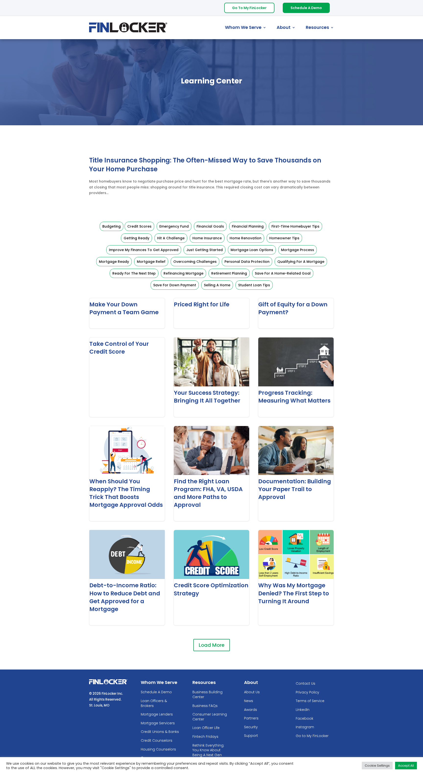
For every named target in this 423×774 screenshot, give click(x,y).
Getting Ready (136, 238)
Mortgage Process (297, 249)
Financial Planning (248, 226)
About (284, 27)
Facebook (304, 718)
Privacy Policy (307, 692)
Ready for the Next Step (134, 273)
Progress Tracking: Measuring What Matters (296, 377)
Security (251, 727)
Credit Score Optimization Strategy (211, 577)
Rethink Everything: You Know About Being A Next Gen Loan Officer (208, 752)
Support (251, 735)
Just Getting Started (204, 249)
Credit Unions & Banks (160, 731)
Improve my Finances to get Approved (143, 249)
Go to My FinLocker (312, 736)
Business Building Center (207, 694)
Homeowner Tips (284, 238)
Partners (251, 718)
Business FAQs (205, 706)
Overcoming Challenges (195, 261)
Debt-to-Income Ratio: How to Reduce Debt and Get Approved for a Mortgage (127, 577)
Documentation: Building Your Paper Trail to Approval (296, 473)
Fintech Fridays (205, 736)
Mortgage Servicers (158, 723)
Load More (211, 645)
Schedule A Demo (306, 7)
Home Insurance (207, 238)
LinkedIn (302, 709)
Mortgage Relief (151, 261)
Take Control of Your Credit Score (127, 377)
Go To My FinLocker (249, 7)
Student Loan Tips (254, 285)
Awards (250, 709)
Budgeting (111, 226)
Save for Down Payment (174, 285)
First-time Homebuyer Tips (295, 226)
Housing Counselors (158, 749)
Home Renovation (245, 238)
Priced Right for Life (211, 313)
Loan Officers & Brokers (154, 703)
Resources (317, 27)
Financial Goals (210, 226)
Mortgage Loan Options (252, 249)
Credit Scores (139, 226)
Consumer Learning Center (209, 717)
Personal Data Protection (247, 261)
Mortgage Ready (114, 261)
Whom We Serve (243, 27)
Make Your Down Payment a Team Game (127, 313)
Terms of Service (310, 701)
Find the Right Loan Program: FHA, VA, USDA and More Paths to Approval (211, 473)
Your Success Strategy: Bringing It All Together (211, 377)
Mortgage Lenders (157, 714)
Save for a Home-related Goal (283, 273)
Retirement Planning (229, 273)
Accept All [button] (406, 765)
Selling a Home (217, 285)
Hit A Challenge (171, 238)
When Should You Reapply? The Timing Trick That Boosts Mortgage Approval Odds (127, 473)
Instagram (305, 727)
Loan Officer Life (206, 728)
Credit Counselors (156, 740)
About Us (252, 692)
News (248, 701)
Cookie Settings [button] (377, 765)
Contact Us (305, 683)
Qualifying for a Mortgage (300, 261)
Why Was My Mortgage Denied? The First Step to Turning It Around (296, 577)
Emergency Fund (174, 226)
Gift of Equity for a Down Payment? (296, 313)
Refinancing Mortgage (183, 273)
